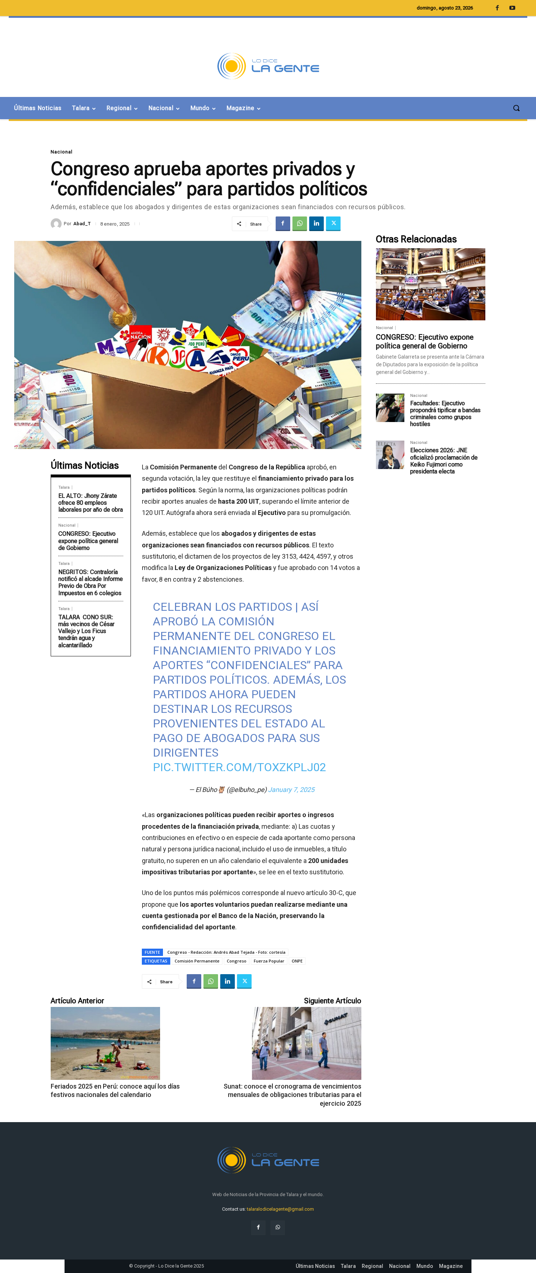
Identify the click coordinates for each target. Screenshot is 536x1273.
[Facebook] (283, 223)
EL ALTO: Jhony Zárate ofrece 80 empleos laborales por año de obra (90, 502)
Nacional (62, 151)
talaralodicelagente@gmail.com (280, 1209)
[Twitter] (333, 223)
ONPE (297, 961)
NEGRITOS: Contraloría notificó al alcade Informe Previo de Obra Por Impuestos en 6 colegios (90, 583)
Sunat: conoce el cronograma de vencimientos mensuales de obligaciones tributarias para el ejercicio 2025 (292, 1094)
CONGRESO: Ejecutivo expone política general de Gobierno (88, 540)
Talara (64, 487)
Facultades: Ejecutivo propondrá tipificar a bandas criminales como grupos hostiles (445, 414)
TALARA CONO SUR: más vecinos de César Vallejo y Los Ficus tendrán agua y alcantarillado (86, 631)
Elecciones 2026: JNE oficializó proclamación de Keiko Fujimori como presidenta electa (444, 461)
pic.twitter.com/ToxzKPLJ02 (239, 767)
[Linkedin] (316, 223)
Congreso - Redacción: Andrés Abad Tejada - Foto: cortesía (226, 952)
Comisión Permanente (197, 961)
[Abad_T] (57, 223)
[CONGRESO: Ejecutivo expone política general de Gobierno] (430, 284)
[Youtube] (512, 8)
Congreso (236, 961)
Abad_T (82, 223)
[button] (516, 108)
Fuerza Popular (269, 961)
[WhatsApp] (299, 223)
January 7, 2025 (291, 789)
